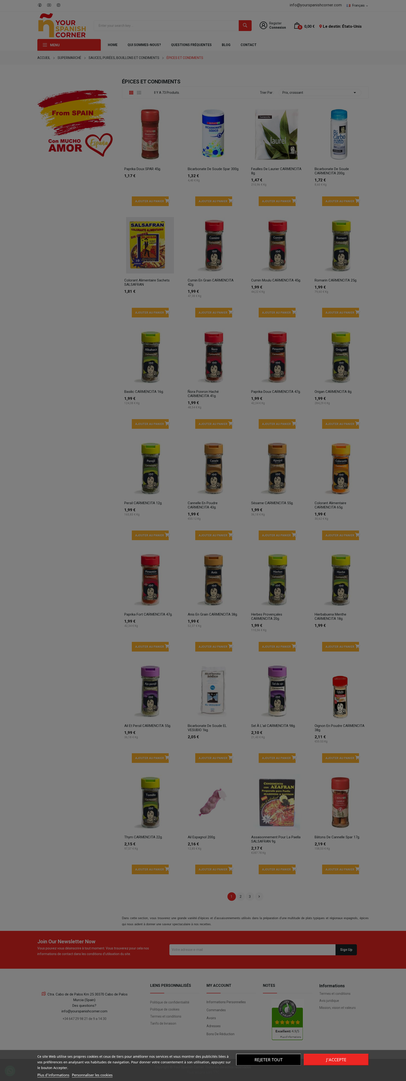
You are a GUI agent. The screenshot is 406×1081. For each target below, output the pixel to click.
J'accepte (336, 1059)
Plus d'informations (53, 1075)
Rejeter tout (268, 1059)
